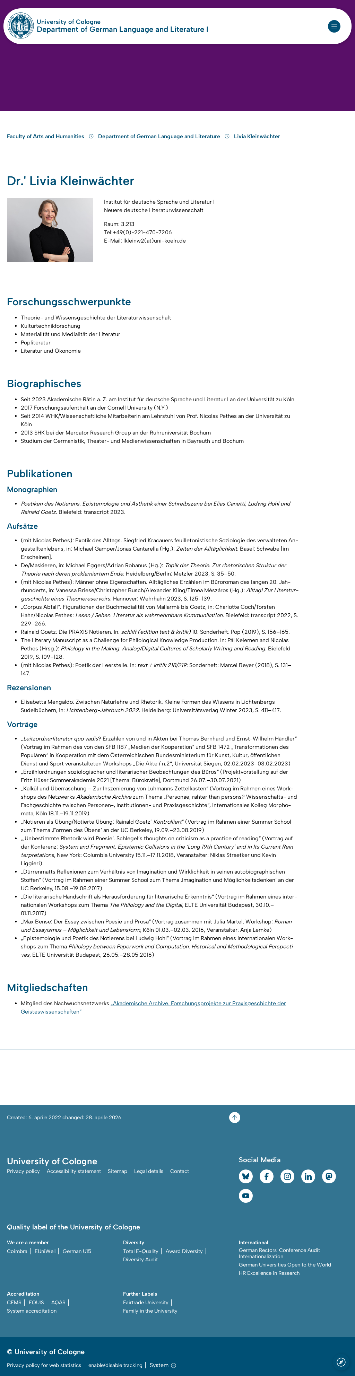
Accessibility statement (74, 1171)
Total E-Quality (140, 1251)
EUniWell (45, 1251)
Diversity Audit (140, 1259)
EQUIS (36, 1302)
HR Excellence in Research (269, 1273)
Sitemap (117, 1171)
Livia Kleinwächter (257, 136)
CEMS (14, 1302)
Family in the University (150, 1311)
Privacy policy (23, 1171)
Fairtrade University (145, 1302)
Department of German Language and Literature (160, 136)
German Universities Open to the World (285, 1265)
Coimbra (17, 1251)
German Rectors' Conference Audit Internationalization (279, 1253)
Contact (179, 1171)
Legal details (148, 1171)
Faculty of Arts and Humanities (46, 136)
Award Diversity (184, 1251)
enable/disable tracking (115, 1365)
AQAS (58, 1302)
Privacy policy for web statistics (44, 1365)
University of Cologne (95, 22)
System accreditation (32, 1311)
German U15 (77, 1251)
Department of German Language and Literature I (122, 29)
